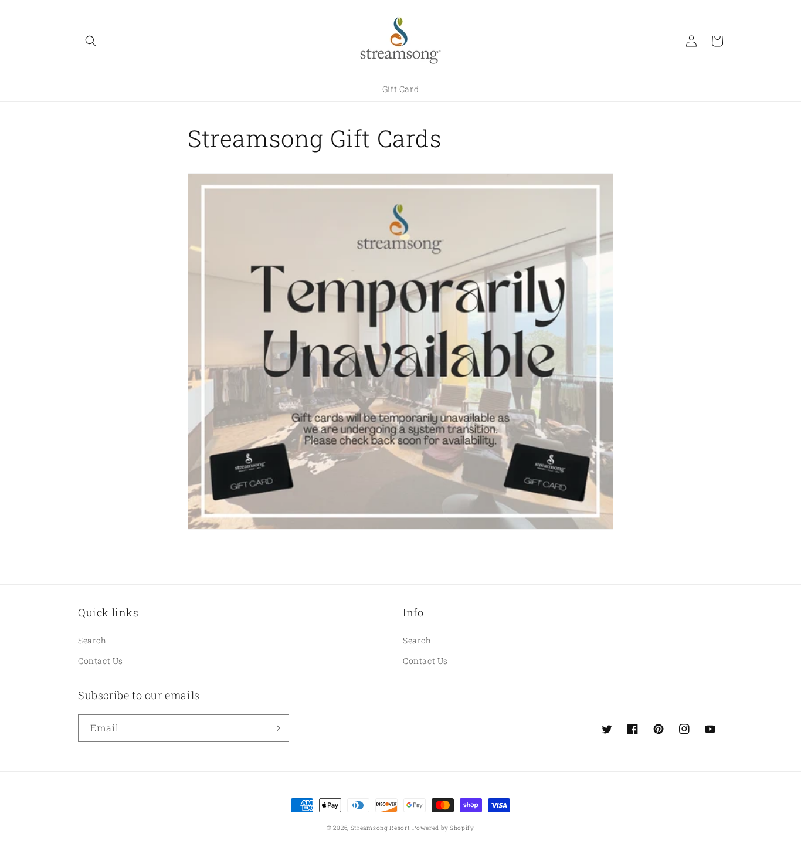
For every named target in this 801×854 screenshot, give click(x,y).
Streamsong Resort (380, 828)
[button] (91, 41)
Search (92, 640)
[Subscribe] (276, 728)
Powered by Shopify (443, 828)
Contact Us (100, 660)
